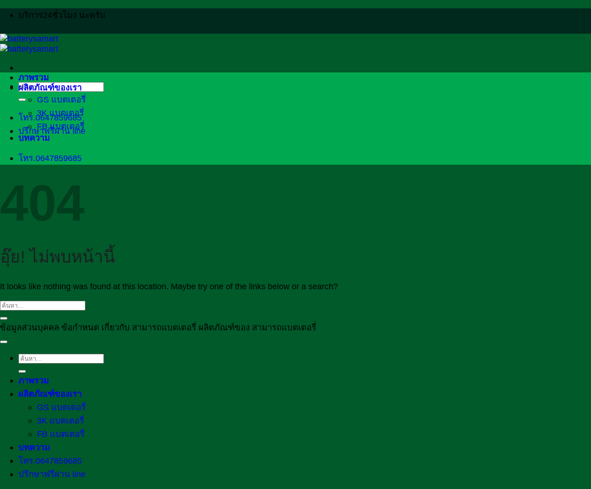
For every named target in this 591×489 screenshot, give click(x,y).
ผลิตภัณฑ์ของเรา (50, 87)
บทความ (34, 138)
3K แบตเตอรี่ (60, 113)
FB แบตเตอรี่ (60, 126)
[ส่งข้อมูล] (22, 99)
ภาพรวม (33, 77)
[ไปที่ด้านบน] (3, 341)
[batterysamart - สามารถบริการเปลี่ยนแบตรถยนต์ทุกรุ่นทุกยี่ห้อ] (29, 44)
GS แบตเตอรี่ (61, 99)
